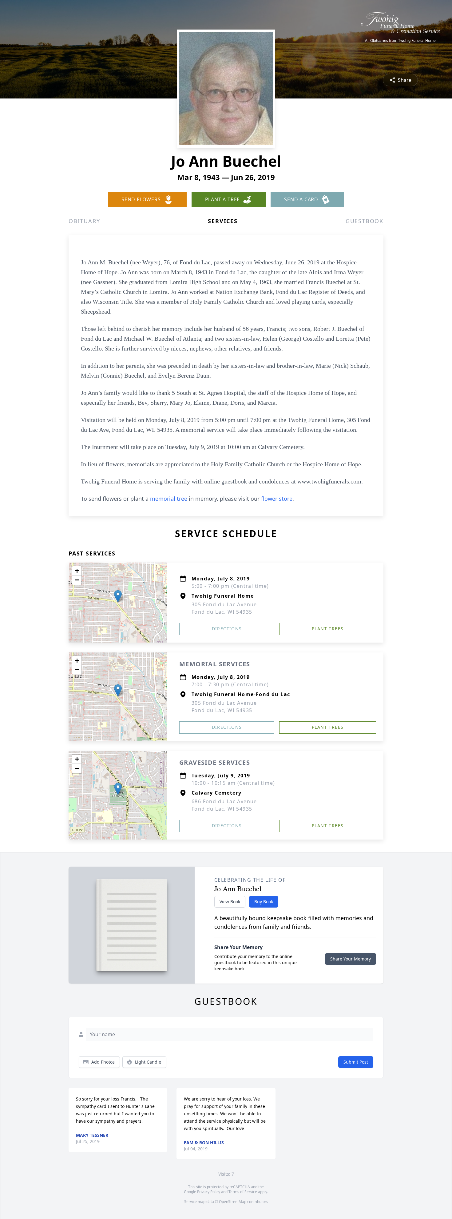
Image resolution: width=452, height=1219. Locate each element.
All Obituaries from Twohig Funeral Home (400, 40)
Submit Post (355, 1062)
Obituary (84, 221)
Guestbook (364, 221)
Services (222, 221)
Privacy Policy (208, 1191)
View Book (230, 901)
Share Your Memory (350, 959)
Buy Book (263, 901)
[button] (118, 596)
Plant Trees (327, 629)
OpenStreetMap (232, 1201)
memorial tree (168, 498)
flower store (276, 498)
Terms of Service (242, 1191)
